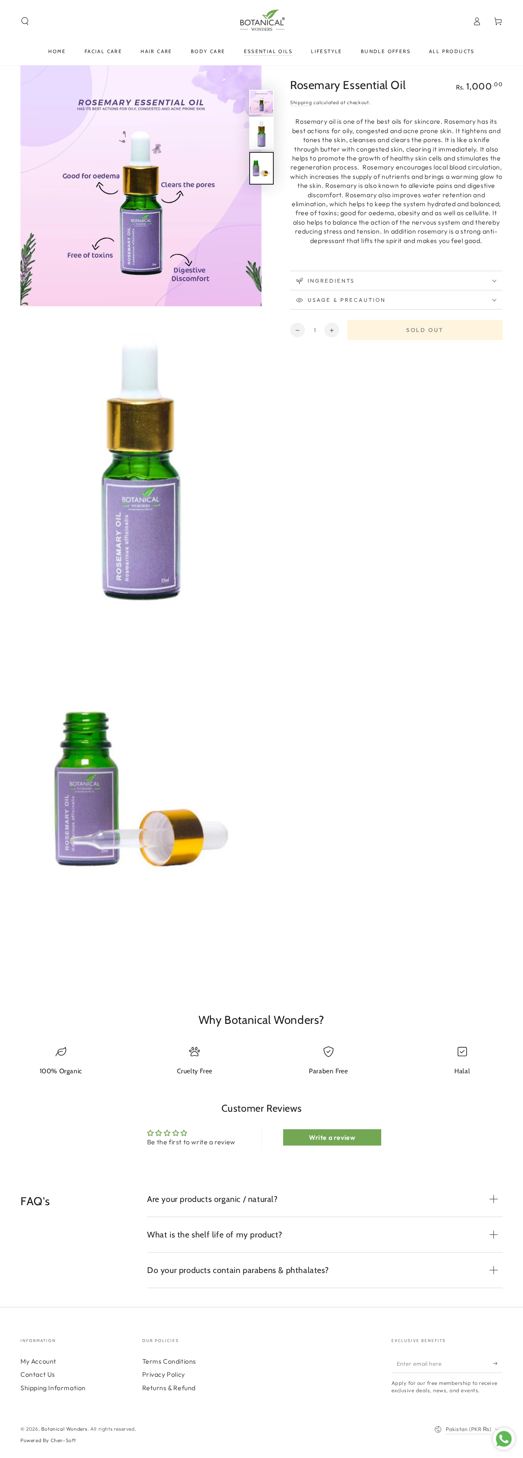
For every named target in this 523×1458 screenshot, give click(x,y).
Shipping (301, 102)
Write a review (332, 1137)
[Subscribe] (498, 1364)
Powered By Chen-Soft (48, 1440)
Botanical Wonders (64, 1429)
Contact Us (37, 1374)
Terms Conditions (169, 1361)
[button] (25, 21)
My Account (38, 1361)
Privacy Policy (163, 1374)
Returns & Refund (169, 1388)
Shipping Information (53, 1388)
